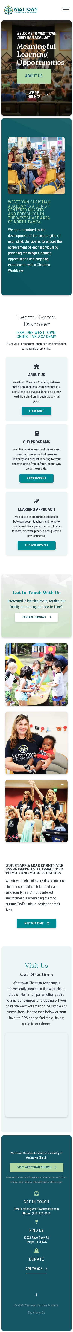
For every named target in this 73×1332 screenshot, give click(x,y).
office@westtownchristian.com (41, 1209)
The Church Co (36, 1312)
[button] (66, 9)
